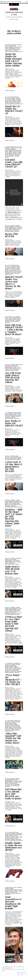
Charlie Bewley (9, 72)
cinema (16, 72)
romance (11, 75)
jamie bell (16, 860)
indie (15, 241)
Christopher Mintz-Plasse (12, 120)
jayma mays (12, 693)
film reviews (18, 150)
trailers (15, 50)
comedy (18, 98)
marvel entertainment (11, 862)
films (6, 48)
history (15, 151)
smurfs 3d (8, 756)
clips (11, 580)
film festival (18, 47)
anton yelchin (15, 71)
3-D (6, 97)
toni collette (13, 123)
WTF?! (21, 51)
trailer (12, 77)
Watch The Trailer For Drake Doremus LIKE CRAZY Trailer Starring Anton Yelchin (13, 59)
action (9, 97)
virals (7, 157)
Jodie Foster (14, 243)
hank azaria (12, 751)
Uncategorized (9, 51)
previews (11, 154)
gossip (11, 860)
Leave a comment (16, 124)
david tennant (14, 294)
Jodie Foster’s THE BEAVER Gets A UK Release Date (12, 570)
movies (14, 100)
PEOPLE (7, 50)
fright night (8, 122)
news (9, 49)
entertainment (9, 47)
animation (17, 663)
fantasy (14, 267)
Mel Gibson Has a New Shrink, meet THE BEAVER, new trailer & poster (13, 794)
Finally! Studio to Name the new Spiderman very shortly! (13, 846)
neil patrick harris (14, 754)
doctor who (14, 917)
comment (18, 558)
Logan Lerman (9, 861)
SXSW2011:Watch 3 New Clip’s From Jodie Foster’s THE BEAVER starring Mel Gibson (13, 623)
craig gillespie (17, 121)
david (15, 916)
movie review (13, 244)
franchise (8, 268)
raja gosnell (8, 697)
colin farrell (8, 121)
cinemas (19, 44)
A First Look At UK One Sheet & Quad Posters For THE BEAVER (13, 466)
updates (16, 51)
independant (12, 48)
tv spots (18, 613)
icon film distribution (14, 582)
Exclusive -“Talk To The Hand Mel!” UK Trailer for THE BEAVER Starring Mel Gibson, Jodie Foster (14, 517)
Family (16, 666)
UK (5, 587)
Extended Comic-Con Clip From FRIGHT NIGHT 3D (13, 163)
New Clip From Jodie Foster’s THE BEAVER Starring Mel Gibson (13, 377)
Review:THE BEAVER (11, 235)
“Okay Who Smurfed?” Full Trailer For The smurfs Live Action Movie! (13, 738)
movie (18, 694)
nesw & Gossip (17, 152)
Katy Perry (13, 694)
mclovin (20, 919)
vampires (7, 124)
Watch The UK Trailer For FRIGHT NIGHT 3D (14, 110)
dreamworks (8, 341)
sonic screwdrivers (16, 922)
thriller (11, 102)
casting (12, 857)
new (16, 863)
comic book (8, 665)
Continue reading (10, 90)
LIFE (18, 228)
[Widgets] (11, 4)
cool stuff (8, 45)
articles (13, 44)
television (13, 671)
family (15, 750)
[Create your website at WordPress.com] (14, 1)
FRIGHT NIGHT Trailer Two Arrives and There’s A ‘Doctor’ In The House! (14, 282)
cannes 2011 (17, 531)
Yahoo (20, 219)
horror (18, 99)
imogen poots (17, 122)
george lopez (12, 692)
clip (11, 339)
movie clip (8, 175)
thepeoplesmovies (10, 70)
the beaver (8, 391)
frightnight (16, 341)
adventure (15, 97)
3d (17, 688)
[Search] (16, 4)
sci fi (6, 840)
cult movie (8, 99)
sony (19, 864)
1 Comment (13, 538)
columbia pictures (10, 749)
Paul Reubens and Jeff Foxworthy (13, 696)
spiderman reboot (10, 865)
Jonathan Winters (10, 753)
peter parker (8, 864)
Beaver (11, 531)
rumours (18, 839)
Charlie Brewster (14, 118)
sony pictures (17, 697)
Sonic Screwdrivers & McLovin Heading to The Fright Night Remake (13, 902)
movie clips (8, 100)
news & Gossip (16, 49)
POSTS (11, 50)
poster (19, 342)
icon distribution (10, 534)
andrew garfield (10, 856)
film (15, 918)
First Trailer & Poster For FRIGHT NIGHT (14, 423)
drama (14, 45)
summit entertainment (11, 586)
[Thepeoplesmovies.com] (14, 9)
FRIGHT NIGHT (12, 212)
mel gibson (12, 390)
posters (7, 416)
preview (11, 537)
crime (6, 834)
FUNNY (13, 99)
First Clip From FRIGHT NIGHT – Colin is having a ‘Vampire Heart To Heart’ (14, 329)
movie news (17, 295)
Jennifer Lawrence (14, 74)
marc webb (16, 861)
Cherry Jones (8, 532)
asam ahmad (17, 912)
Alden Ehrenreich (15, 855)
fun (20, 691)
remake (7, 123)
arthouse (8, 44)
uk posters (18, 479)
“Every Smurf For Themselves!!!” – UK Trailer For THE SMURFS (13, 679)
